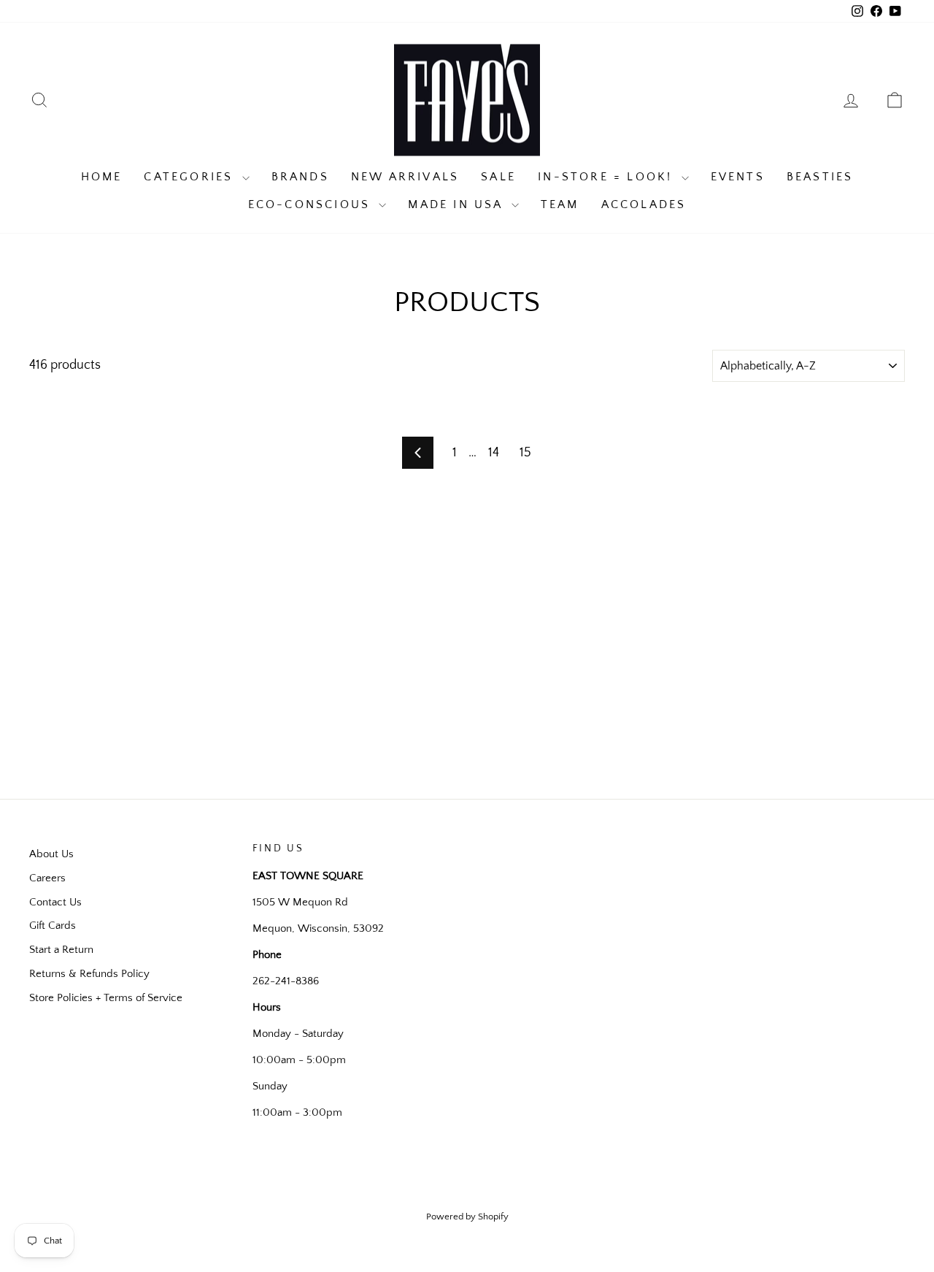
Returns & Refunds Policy (89, 974)
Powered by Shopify (467, 1216)
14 (493, 452)
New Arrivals (405, 176)
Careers (47, 878)
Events (738, 176)
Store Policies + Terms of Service (105, 998)
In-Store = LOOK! (607, 176)
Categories (191, 176)
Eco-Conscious (312, 204)
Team (560, 204)
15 (525, 452)
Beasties (820, 176)
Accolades (644, 204)
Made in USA (457, 204)
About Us (51, 854)
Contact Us (55, 902)
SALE (498, 176)
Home (102, 176)
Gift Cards (52, 925)
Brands (300, 176)
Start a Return (61, 949)
